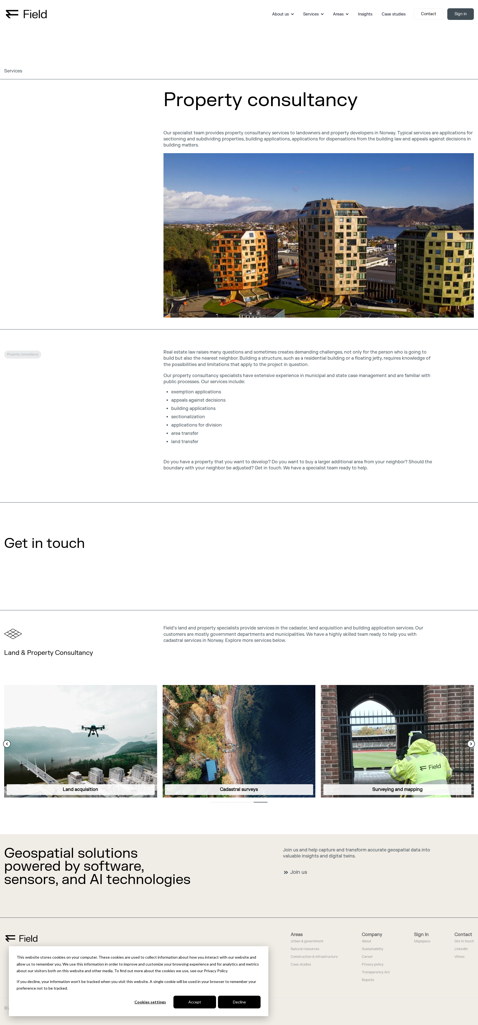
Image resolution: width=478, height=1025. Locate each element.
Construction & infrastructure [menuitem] (314, 957)
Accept (194, 1002)
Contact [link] (428, 14)
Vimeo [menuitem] (459, 957)
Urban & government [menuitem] (307, 941)
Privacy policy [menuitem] (372, 965)
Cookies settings (150, 1002)
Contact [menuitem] (463, 934)
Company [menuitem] (372, 934)
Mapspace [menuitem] (422, 941)
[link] (26, 14)
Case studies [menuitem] (301, 965)
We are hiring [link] (23, 569)
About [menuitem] (366, 941)
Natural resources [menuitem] (305, 949)
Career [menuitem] (367, 957)
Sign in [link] (460, 14)
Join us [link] (298, 872)
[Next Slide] (471, 744)
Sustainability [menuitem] (372, 949)
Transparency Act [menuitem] (376, 972)
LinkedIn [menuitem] (461, 949)
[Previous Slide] (7, 744)
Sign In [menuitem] (421, 934)
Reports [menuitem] (368, 980)
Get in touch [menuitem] (464, 941)
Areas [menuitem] (297, 934)
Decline (239, 1002)
